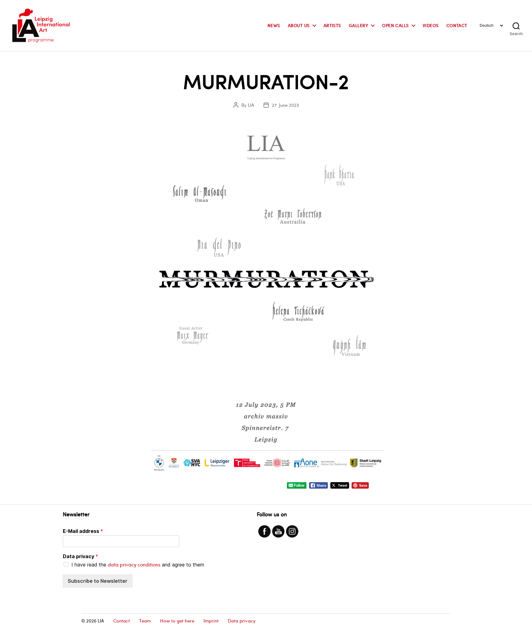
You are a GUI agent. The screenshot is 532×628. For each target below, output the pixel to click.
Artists (332, 25)
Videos (431, 25)
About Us (299, 25)
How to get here (177, 621)
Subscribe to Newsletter (97, 581)
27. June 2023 (285, 105)
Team (145, 621)
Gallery (358, 25)
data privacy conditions (134, 564)
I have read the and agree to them (137, 565)
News (274, 25)
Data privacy (80, 556)
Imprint (211, 621)
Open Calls (395, 25)
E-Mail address (83, 531)
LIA (251, 105)
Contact (456, 25)
